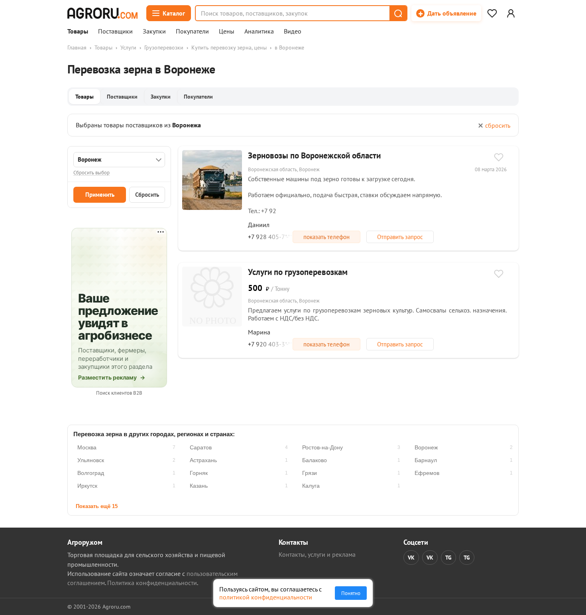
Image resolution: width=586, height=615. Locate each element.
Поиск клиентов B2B (119, 393)
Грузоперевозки (163, 47)
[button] (398, 13)
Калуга (311, 486)
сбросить (497, 125)
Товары (77, 31)
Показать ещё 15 (97, 506)
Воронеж (426, 447)
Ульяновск (90, 460)
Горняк (199, 473)
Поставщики (115, 31)
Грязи (309, 473)
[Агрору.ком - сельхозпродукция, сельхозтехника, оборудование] (102, 13)
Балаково (314, 460)
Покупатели (192, 31)
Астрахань (203, 460)
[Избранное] (492, 13)
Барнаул (426, 460)
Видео (292, 31)
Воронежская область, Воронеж (284, 169)
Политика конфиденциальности (152, 583)
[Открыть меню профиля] (511, 13)
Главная (77, 47)
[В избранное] (499, 158)
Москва (86, 447)
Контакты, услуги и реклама (317, 554)
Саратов (201, 447)
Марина (259, 332)
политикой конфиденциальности (265, 597)
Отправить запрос (400, 237)
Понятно (350, 593)
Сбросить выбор (91, 172)
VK (411, 557)
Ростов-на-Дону (322, 447)
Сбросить (147, 194)
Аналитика (259, 31)
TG (448, 557)
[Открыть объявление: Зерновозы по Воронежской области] (212, 180)
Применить (99, 194)
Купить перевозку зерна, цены (229, 47)
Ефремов (427, 473)
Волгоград (90, 473)
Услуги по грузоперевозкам (298, 272)
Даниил (258, 225)
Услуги (128, 47)
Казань (199, 486)
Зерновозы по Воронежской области (314, 155)
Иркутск (87, 486)
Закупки (154, 31)
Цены (226, 31)
